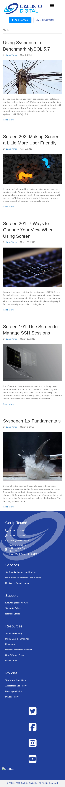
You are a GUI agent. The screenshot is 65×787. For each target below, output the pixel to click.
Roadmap (10, 644)
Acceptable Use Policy (15, 686)
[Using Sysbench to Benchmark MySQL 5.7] (32, 76)
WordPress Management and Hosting (23, 577)
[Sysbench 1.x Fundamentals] (32, 456)
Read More (8, 119)
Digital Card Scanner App (17, 639)
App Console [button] (21, 20)
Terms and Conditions (15, 680)
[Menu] (52, 5)
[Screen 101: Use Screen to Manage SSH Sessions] (32, 362)
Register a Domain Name (17, 583)
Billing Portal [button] (46, 20)
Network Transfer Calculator (18, 650)
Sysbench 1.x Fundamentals (32, 420)
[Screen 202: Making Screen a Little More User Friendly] (32, 169)
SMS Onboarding (13, 633)
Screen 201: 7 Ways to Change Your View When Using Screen (28, 230)
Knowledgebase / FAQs (16, 602)
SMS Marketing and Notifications (20, 572)
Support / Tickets (13, 608)
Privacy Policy (11, 697)
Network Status (12, 614)
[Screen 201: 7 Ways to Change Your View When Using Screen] (32, 267)
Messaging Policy (13, 691)
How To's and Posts (14, 655)
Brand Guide (11, 660)
